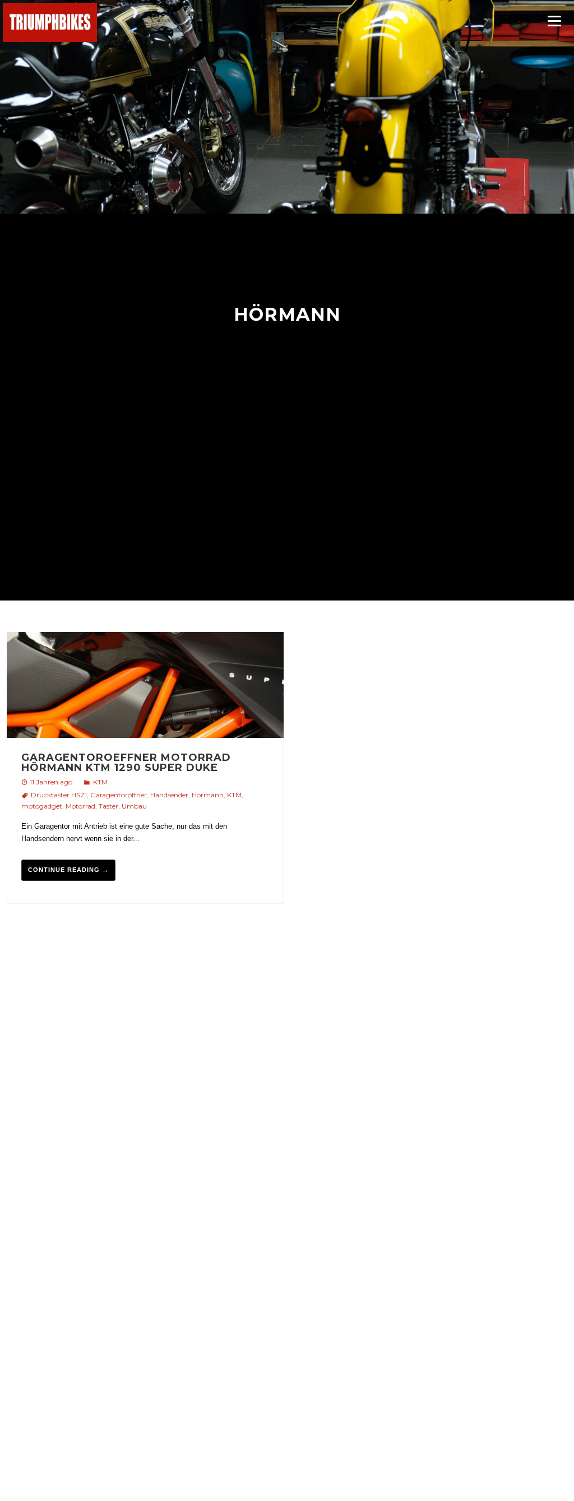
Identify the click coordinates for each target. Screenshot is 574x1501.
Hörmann (208, 795)
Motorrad (80, 806)
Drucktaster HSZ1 (59, 795)
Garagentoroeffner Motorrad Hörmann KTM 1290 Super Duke (126, 762)
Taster (108, 806)
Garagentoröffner (118, 795)
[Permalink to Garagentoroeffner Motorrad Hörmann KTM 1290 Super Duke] (145, 686)
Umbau (134, 806)
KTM (100, 782)
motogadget (41, 806)
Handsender (169, 795)
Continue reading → (68, 869)
